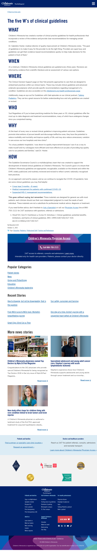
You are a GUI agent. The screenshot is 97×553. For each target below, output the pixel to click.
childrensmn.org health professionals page (63, 91)
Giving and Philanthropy (17, 280)
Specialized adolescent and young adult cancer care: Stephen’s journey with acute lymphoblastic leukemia (70, 363)
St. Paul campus (45, 509)
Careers (27, 528)
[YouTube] (68, 526)
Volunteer (43, 522)
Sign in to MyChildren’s (31, 499)
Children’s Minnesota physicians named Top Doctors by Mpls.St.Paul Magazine (26, 362)
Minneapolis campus (46, 507)
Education (16, 230)
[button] (93, 3)
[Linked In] (62, 526)
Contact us (60, 538)
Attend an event (45, 524)
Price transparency (29, 509)
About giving (44, 527)
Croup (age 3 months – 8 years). (25, 186)
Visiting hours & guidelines (48, 502)
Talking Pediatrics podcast (65, 507)
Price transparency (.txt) (31, 512)
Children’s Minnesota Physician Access (49, 238)
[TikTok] (71, 526)
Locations (43, 499)
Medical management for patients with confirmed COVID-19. (36, 189)
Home (35, 538)
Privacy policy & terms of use (47, 538)
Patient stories (13, 272)
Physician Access (71, 207)
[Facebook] (59, 526)
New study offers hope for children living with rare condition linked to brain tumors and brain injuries (27, 412)
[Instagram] (65, 526)
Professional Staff (32, 230)
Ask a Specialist (49, 207)
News (10, 276)
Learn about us (29, 520)
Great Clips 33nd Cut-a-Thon (19, 322)
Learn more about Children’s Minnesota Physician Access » (73, 450)
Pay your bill (28, 504)
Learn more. (69, 253)
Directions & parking (46, 504)
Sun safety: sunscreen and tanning (65, 301)
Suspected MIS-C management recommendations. (32, 192)
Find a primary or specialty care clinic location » (24, 443)
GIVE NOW (63, 519)
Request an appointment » (23, 447)
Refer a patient (61, 509)
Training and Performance (46, 230)
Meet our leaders (29, 523)
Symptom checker (29, 502)
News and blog (29, 525)
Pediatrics (23, 230)
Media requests (29, 530)
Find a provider (29, 507)
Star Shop (43, 529)
